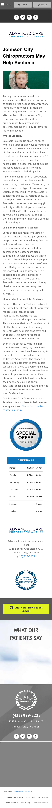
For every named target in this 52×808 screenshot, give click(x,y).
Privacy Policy (43, 797)
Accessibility (25, 803)
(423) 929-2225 (26, 556)
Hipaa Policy (30, 797)
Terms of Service (12, 803)
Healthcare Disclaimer (15, 797)
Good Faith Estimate (40, 803)
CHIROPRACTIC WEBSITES (26, 792)
